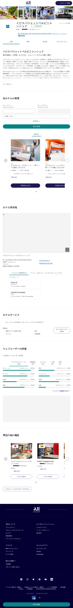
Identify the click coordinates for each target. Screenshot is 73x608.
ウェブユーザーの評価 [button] (15, 348)
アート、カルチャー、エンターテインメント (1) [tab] (46, 273)
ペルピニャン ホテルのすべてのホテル (17, 489)
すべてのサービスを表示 (61, 330)
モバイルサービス (41, 548)
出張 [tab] (60, 363)
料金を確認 (36, 604)
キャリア (8, 533)
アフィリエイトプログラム (13, 538)
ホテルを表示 (21, 476)
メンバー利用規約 (52, 587)
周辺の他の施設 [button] (11, 435)
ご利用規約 (29, 589)
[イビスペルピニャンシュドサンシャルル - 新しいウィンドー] (21, 451)
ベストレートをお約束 (64, 23)
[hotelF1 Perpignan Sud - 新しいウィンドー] (48, 451)
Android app (39, 554)
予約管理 (8, 564)
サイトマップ (9, 551)
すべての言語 (9, 554)
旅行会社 (38, 533)
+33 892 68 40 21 (44, 260)
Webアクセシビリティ (12, 548)
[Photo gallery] (36, 13)
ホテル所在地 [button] (10, 207)
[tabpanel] (36, 165)
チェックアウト (43, 106)
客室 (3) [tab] (36, 134)
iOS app (38, 551)
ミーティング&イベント (43, 530)
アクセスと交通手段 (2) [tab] (19, 273)
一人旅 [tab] (52, 363)
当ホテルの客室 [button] (11, 98)
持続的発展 (9, 536)
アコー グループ (10, 527)
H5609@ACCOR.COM (46, 263)
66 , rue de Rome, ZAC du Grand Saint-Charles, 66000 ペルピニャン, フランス (42, 33)
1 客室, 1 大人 (8, 116)
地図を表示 (21, 35)
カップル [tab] (43, 363)
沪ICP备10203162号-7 (42, 593)
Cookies (21, 589)
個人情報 (62, 587)
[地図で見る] (36, 233)
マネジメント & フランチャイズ (14, 530)
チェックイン (8, 106)
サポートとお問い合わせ (12, 567)
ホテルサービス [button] (11, 314)
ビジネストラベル (41, 527)
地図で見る (16, 471)
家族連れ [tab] (33, 363)
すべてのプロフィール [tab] (19, 363)
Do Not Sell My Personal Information (46, 589)
